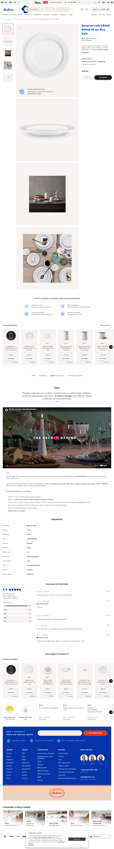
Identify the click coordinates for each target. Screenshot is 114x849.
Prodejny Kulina (63, 753)
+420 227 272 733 (88, 770)
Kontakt (40, 780)
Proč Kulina (62, 775)
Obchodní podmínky (44, 773)
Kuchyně (9, 753)
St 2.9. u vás (86, 58)
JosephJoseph (26, 768)
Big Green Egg (26, 765)
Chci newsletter (95, 733)
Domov (9, 775)
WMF (23, 753)
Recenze (61, 756)
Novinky (102, 14)
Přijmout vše (77, 839)
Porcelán (30, 543)
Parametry (43, 375)
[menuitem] (5, 15)
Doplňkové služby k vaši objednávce (45, 757)
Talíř (28, 561)
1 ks (28, 552)
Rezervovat (101, 61)
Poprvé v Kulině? (63, 765)
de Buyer (25, 775)
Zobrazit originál (43, 603)
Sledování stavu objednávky (67, 768)
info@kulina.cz (87, 777)
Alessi (24, 756)
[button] (11, 692)
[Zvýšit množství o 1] (90, 77)
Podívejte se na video (34, 93)
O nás (60, 759)
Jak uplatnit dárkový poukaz (67, 778)
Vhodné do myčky (33, 556)
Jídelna (9, 756)
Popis (34, 375)
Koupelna (9, 768)
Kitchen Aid (25, 762)
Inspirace (94, 14)
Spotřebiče (10, 762)
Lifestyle (9, 772)
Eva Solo (29, 569)
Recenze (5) (58, 375)
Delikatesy (10, 759)
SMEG (24, 759)
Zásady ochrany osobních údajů (42, 837)
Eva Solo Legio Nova (33, 565)
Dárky (109, 14)
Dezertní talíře (31, 525)
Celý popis (85, 52)
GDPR (39, 777)
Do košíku (103, 77)
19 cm (29, 547)
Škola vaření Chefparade (66, 772)
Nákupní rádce (42, 767)
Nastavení (31, 845)
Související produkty (75, 375)
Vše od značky (104, 325)
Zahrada (9, 765)
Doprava (40, 764)
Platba (40, 761)
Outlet (9, 778)
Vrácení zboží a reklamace (46, 753)
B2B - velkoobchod (64, 762)
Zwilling (24, 772)
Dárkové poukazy (43, 770)
